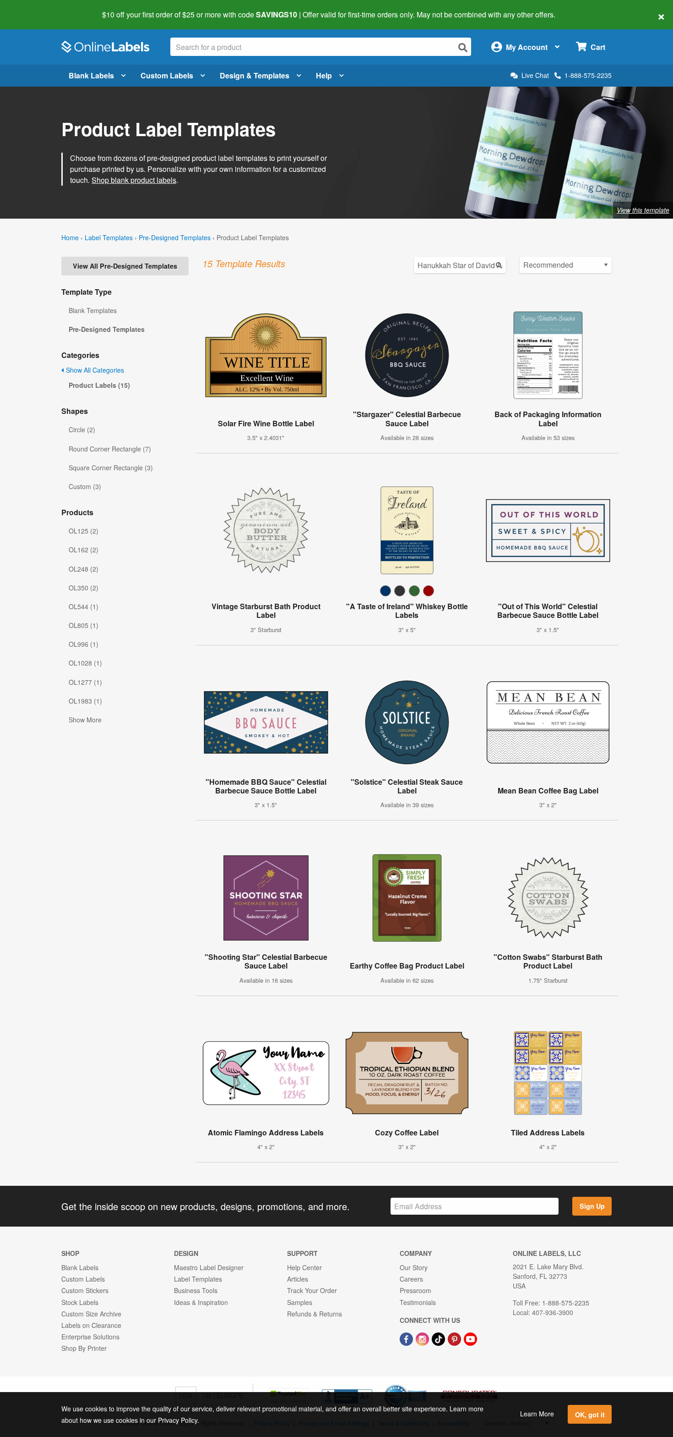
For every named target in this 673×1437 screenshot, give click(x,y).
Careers (411, 1278)
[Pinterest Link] (455, 1338)
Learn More (537, 1413)
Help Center (304, 1267)
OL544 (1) (83, 606)
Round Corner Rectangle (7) (110, 448)
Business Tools (195, 1290)
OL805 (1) (83, 625)
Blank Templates (93, 310)
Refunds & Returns (314, 1313)
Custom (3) (85, 486)
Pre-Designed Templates (175, 237)
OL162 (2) (83, 549)
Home (70, 237)
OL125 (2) (83, 530)
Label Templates (109, 237)
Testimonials (418, 1302)
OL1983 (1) (85, 700)
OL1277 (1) (85, 682)
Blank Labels (91, 75)
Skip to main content (33, 8)
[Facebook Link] (407, 1338)
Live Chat (535, 75)
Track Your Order (312, 1290)
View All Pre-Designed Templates (125, 265)
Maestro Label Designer (209, 1267)
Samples (299, 1302)
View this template (643, 210)
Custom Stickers (85, 1290)
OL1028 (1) (85, 662)
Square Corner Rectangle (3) (111, 467)
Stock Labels (79, 1302)
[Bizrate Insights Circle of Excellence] (423, 1385)
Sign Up (592, 1206)
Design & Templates (254, 75)
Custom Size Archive (91, 1313)
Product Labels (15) (99, 385)
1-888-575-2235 (588, 75)
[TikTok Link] (439, 1338)
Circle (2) (82, 429)
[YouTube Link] (470, 1338)
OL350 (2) (83, 587)
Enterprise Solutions (90, 1336)
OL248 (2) (83, 568)
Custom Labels (167, 75)
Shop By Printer (84, 1348)
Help (324, 75)
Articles (297, 1278)
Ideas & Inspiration (201, 1302)
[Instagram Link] (423, 1338)
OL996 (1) (83, 644)
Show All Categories (94, 369)
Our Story (414, 1267)
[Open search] (463, 47)
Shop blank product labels (134, 180)
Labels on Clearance (91, 1325)
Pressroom (415, 1290)
